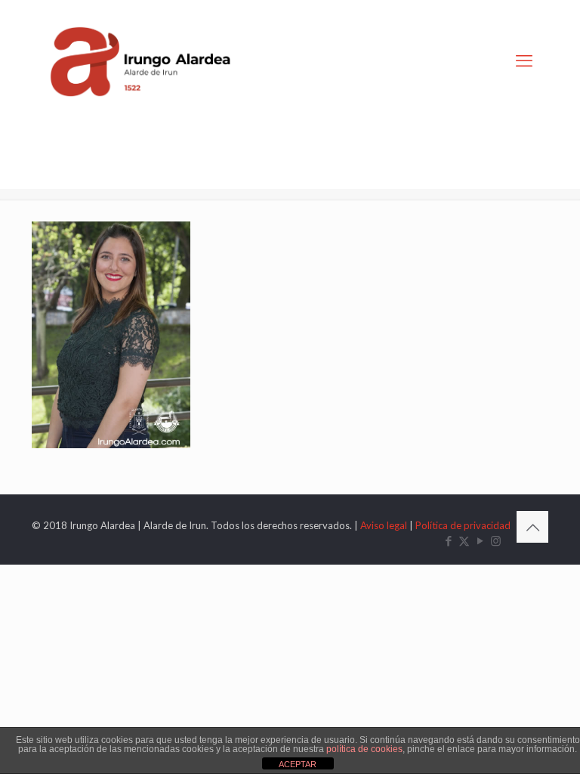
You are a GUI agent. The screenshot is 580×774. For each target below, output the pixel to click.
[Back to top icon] (532, 527)
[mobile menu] (524, 60)
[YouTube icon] (480, 540)
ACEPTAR (297, 764)
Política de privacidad (463, 525)
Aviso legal (383, 525)
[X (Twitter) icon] (464, 540)
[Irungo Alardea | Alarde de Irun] (140, 60)
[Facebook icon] (448, 540)
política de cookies (364, 749)
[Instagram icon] (495, 540)
